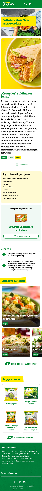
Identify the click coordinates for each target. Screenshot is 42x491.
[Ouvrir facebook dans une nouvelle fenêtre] (15, 482)
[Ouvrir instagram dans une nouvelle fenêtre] (20, 482)
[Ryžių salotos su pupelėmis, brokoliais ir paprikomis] (21, 326)
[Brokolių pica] (16, 356)
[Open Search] (30, 4)
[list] (21, 343)
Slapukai (21, 486)
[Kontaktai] (25, 4)
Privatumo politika (29, 486)
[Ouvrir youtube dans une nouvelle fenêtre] (24, 482)
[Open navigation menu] (37, 4)
